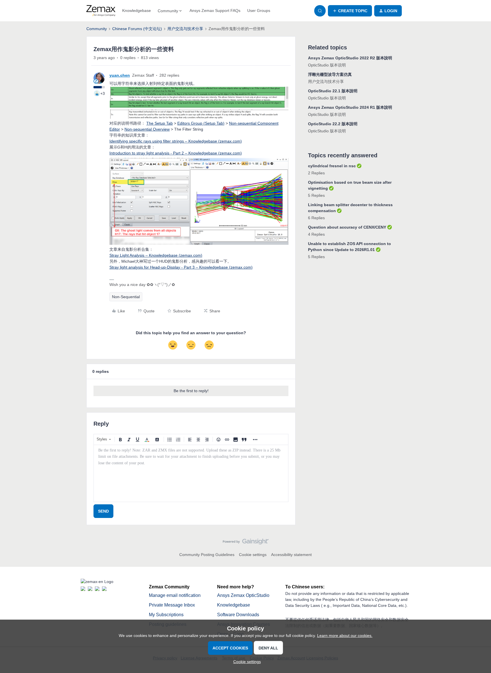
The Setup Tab (159, 123)
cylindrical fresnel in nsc (332, 166)
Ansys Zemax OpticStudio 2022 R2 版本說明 (350, 58)
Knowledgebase (136, 10)
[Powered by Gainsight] (246, 543)
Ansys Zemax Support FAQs (215, 10)
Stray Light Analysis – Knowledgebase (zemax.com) (155, 255)
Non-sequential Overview (147, 129)
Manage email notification (175, 595)
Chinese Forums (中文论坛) (137, 28)
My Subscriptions (166, 614)
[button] (350, 10)
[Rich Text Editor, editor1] (191, 473)
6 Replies (316, 218)
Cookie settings (253, 554)
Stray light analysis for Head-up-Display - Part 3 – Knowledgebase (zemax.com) (181, 267)
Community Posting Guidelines (206, 554)
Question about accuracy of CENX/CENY (347, 227)
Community (96, 28)
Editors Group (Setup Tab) (200, 123)
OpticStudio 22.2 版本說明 (332, 124)
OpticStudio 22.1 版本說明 (332, 91)
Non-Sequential (126, 296)
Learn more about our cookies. (345, 635)
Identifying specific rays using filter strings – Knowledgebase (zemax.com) (175, 141)
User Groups (258, 10)
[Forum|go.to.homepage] (100, 10)
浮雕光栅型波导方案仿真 (330, 74)
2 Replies (316, 173)
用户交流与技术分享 (185, 28)
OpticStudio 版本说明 (327, 65)
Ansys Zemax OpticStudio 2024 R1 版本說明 (350, 107)
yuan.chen (119, 75)
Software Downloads (238, 614)
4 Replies (316, 234)
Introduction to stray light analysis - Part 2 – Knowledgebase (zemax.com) (175, 153)
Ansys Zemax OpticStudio (243, 595)
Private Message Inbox (172, 605)
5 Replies (316, 195)
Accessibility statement (291, 554)
